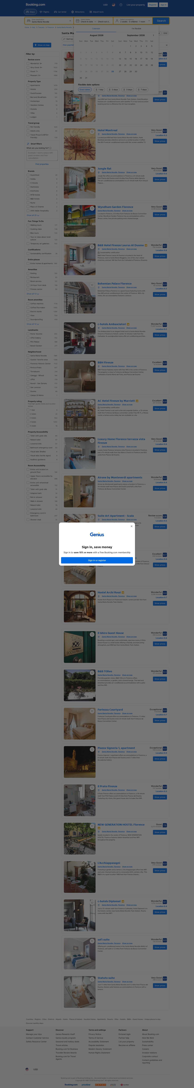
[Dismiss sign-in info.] (131, 526)
